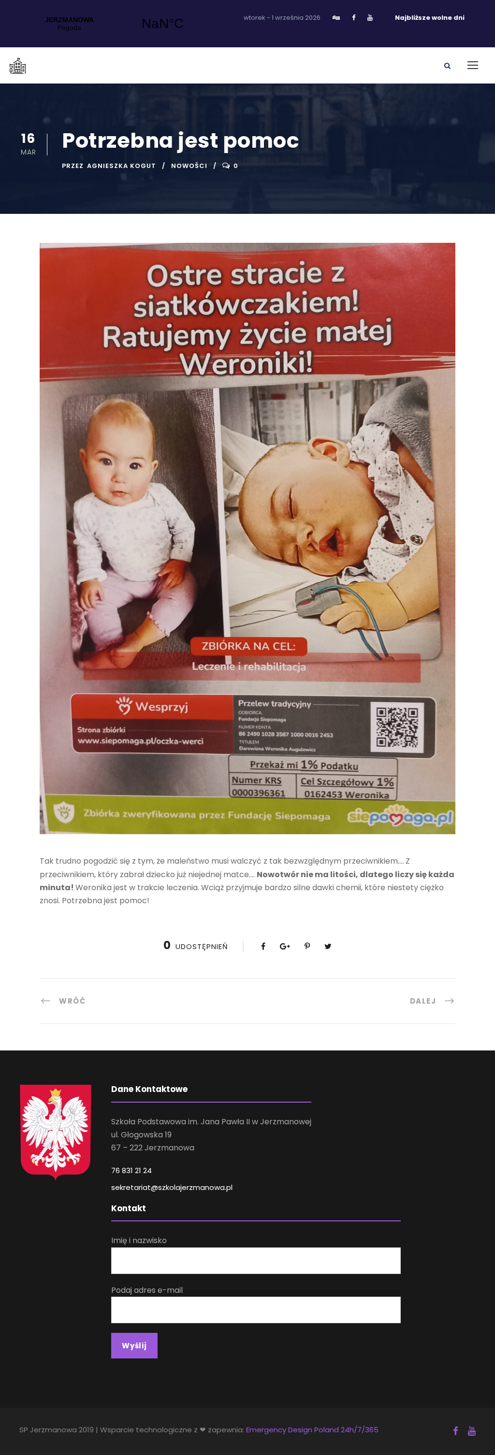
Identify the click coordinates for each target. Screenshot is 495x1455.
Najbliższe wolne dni (430, 17)
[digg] (336, 17)
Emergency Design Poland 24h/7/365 (312, 1430)
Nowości (189, 165)
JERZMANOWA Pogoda (116, 23)
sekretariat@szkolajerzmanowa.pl (172, 1187)
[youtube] (370, 17)
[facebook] (353, 17)
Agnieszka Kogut (121, 165)
